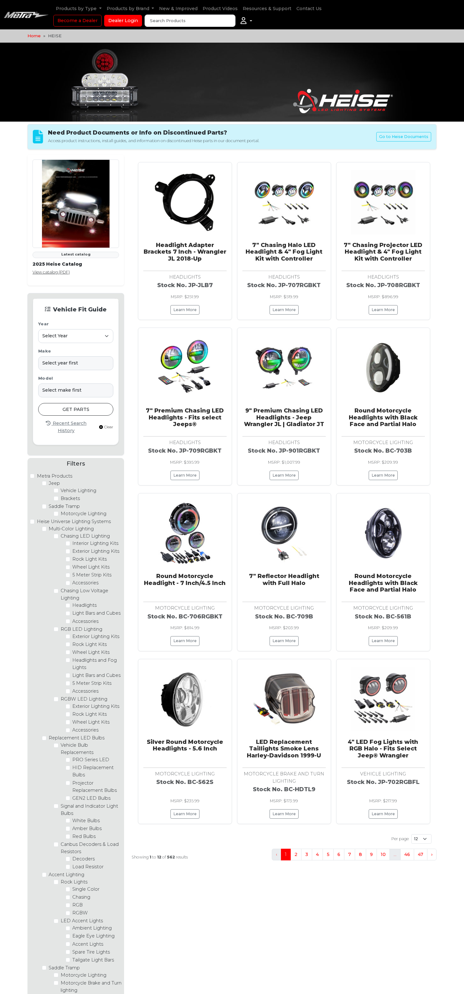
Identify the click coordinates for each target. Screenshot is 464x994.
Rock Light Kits (89, 559)
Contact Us (309, 8)
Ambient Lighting (92, 928)
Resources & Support (267, 8)
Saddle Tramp (64, 506)
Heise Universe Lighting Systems (74, 521)
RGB (77, 905)
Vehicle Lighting (78, 490)
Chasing (81, 897)
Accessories (85, 583)
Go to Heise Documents (403, 136)
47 (420, 854)
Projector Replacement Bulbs (94, 786)
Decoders (83, 859)
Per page (400, 838)
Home (34, 35)
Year (43, 324)
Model (45, 378)
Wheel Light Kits (91, 567)
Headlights (84, 605)
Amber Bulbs (87, 828)
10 (383, 854)
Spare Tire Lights (91, 952)
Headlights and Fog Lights (94, 663)
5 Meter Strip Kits (91, 575)
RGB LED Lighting (81, 629)
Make (44, 351)
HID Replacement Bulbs (93, 771)
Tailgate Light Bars (93, 960)
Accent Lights (87, 944)
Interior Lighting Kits (95, 543)
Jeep (54, 483)
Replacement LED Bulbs (76, 738)
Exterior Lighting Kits (95, 551)
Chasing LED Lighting (85, 536)
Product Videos (220, 8)
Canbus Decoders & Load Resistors (90, 847)
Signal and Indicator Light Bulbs (89, 809)
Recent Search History (68, 426)
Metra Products (54, 476)
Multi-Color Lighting (71, 529)
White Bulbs (86, 820)
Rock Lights (74, 882)
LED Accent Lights (82, 921)
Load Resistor (88, 867)
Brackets (70, 498)
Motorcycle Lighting (83, 513)
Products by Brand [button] (129, 8)
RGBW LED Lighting (84, 699)
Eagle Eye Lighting (93, 936)
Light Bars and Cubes (96, 613)
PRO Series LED (90, 759)
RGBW (80, 913)
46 (407, 854)
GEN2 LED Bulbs (91, 798)
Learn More (185, 309)
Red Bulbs (84, 836)
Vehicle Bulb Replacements (77, 748)
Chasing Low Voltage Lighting (84, 594)
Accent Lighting (66, 874)
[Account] (246, 20)
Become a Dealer (77, 20)
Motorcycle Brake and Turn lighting (91, 986)
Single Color (85, 889)
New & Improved (178, 8)
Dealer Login (123, 20)
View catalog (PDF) (51, 272)
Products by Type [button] (77, 8)
